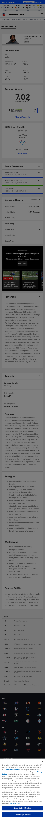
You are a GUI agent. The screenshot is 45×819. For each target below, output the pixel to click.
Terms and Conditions (12, 770)
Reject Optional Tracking (22, 808)
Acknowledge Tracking (22, 815)
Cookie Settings (14, 803)
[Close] (42, 761)
